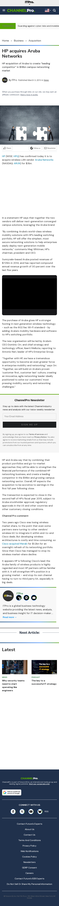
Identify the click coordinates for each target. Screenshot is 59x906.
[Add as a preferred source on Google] (11, 792)
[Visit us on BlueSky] (38, 811)
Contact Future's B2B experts (29, 878)
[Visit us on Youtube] (31, 811)
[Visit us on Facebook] (13, 811)
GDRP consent (29, 867)
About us (29, 829)
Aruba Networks (44, 159)
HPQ (16, 156)
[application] (29, 293)
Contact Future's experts (29, 823)
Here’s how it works (29, 94)
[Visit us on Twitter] (22, 811)
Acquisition (35, 40)
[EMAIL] (35, 597)
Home (5, 40)
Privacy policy (29, 845)
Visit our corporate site (39, 784)
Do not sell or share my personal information (29, 884)
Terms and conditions (29, 840)
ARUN (17, 163)
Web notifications (30, 851)
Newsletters (29, 862)
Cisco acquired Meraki (14, 543)
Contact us (29, 834)
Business (19, 40)
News (46, 80)
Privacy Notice (40, 437)
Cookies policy (29, 856)
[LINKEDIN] (27, 597)
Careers (29, 873)
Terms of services (36, 434)
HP (3, 156)
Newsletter (51, 148)
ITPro (14, 80)
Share (9, 148)
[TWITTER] (19, 597)
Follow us (36, 148)
